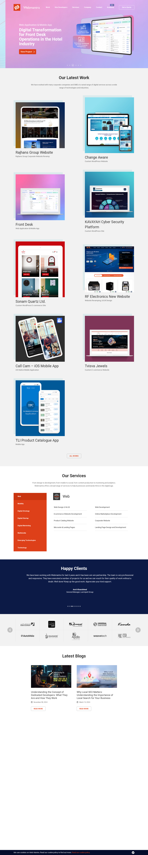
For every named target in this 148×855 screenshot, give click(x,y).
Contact (99, 7)
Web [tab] (19, 496)
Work (48, 7)
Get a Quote (126, 7)
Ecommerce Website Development (68, 514)
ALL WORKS (74, 456)
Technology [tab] (22, 548)
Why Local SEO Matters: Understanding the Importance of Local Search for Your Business (95, 695)
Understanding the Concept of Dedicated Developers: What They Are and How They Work (49, 695)
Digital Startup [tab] (23, 518)
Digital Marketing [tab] (24, 526)
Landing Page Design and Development (110, 527)
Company (87, 7)
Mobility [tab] (21, 504)
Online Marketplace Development (108, 514)
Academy (110, 7)
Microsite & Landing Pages (64, 527)
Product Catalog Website (64, 521)
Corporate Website (102, 521)
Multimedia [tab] (22, 533)
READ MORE (38, 709)
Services (75, 7)
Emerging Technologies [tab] (27, 540)
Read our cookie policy (81, 852)
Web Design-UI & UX (62, 507)
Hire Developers (61, 7)
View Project (21, 51)
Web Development (102, 507)
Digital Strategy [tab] (23, 511)
